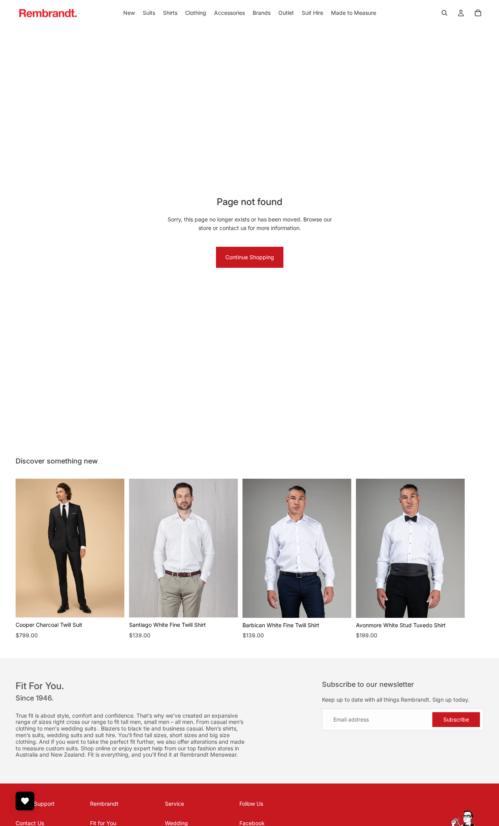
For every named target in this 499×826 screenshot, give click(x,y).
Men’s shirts (221, 728)
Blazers (111, 728)
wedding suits (79, 728)
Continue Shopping (249, 257)
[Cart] (478, 12)
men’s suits (30, 735)
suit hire (105, 735)
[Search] (444, 12)
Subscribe (456, 719)
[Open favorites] (25, 801)
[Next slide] (474, 559)
